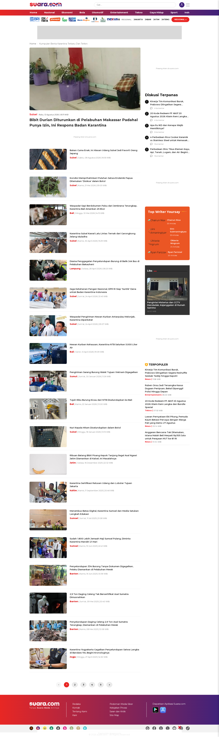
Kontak (76, 707)
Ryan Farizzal (175, 252)
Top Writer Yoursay (164, 212)
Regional (179, 19)
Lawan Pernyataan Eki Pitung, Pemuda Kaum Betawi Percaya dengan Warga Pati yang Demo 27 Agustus (166, 419)
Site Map (114, 715)
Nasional (49, 12)
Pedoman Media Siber (121, 704)
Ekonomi (67, 12)
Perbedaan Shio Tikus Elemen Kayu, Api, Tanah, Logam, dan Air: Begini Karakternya (170, 152)
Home (33, 12)
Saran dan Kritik (118, 711)
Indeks (189, 12)
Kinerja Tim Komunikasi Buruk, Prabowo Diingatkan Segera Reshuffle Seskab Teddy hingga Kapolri (166, 372)
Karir (74, 715)
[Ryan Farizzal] (157, 254)
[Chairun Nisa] (156, 222)
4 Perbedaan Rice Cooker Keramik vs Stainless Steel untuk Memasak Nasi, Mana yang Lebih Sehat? (169, 140)
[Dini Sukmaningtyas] (158, 232)
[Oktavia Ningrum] (158, 243)
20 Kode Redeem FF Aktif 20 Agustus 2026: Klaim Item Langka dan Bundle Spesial (168, 116)
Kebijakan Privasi (118, 707)
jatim (156, 19)
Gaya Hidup (157, 12)
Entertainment (119, 12)
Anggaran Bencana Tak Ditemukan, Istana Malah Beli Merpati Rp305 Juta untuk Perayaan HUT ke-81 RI (165, 435)
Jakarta (138, 19)
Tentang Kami (79, 711)
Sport (174, 12)
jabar (148, 19)
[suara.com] (45, 5)
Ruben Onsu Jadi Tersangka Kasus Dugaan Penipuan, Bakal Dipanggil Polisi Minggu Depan (164, 388)
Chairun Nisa (174, 220)
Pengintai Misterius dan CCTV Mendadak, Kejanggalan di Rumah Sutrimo (166, 305)
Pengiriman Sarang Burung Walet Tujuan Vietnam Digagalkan (104, 372)
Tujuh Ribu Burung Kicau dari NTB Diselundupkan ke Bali (101, 400)
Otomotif (97, 12)
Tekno (139, 12)
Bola (82, 12)
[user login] (181, 5)
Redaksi (76, 704)
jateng (165, 19)
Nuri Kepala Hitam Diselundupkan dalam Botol (95, 427)
